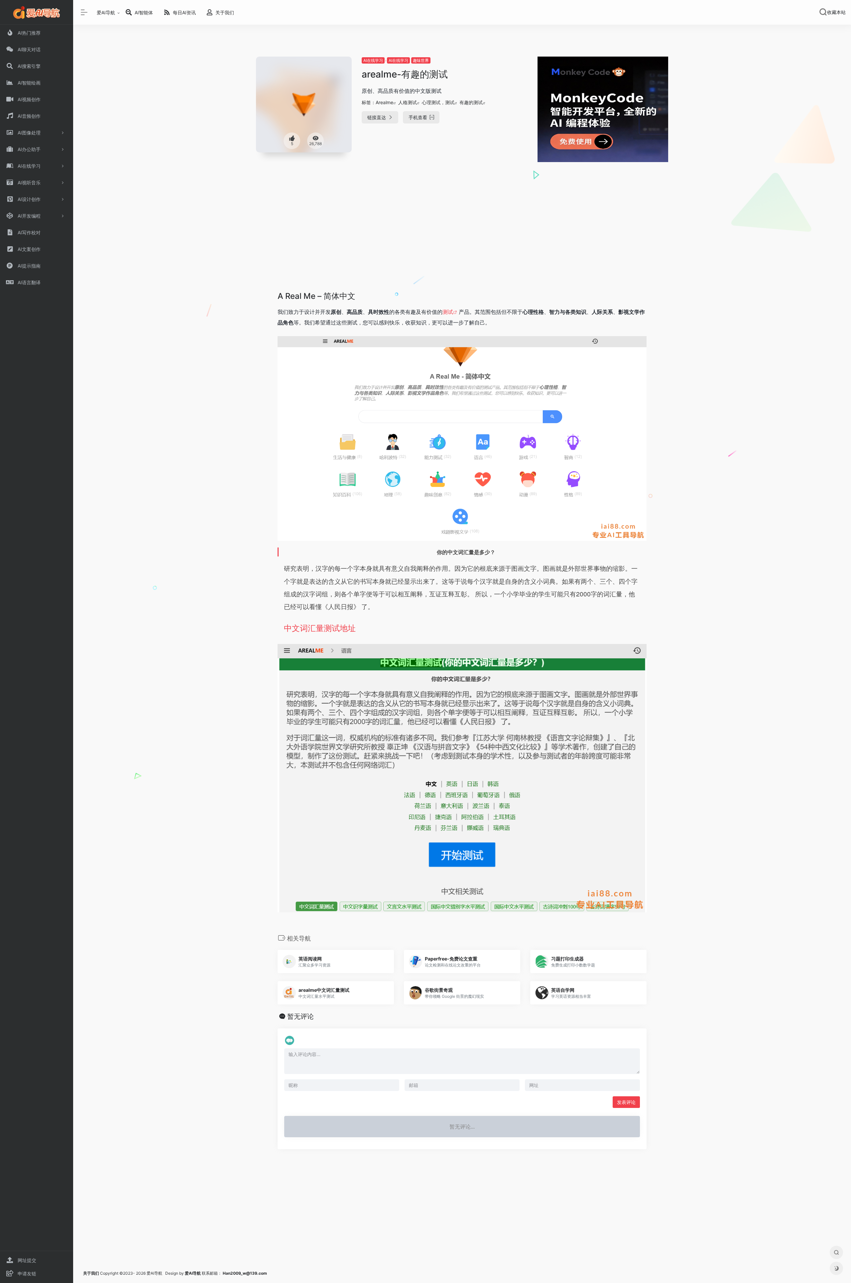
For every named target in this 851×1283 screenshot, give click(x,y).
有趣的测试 (471, 102)
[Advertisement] (462, 239)
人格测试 (407, 102)
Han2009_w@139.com (245, 1273)
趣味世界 (421, 60)
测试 (447, 312)
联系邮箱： (204, 1273)
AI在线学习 (373, 60)
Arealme (384, 102)
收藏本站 (836, 12)
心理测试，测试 (438, 102)
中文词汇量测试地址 (320, 627)
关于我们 (91, 1273)
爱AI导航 (106, 12)
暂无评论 (300, 1016)
